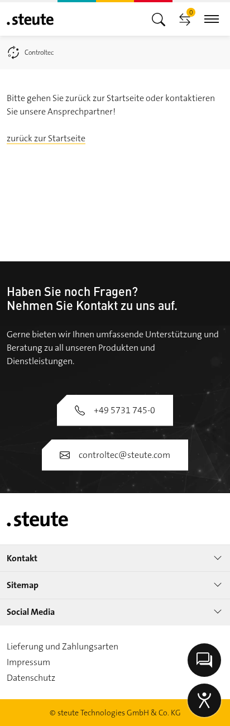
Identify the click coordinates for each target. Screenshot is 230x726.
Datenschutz (31, 678)
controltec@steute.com (124, 455)
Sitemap (23, 585)
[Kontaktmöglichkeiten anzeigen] (204, 660)
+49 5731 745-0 (124, 410)
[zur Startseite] (30, 19)
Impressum (28, 662)
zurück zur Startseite (46, 138)
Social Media (31, 612)
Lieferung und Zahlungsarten (62, 646)
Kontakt (22, 558)
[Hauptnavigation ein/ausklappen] (158, 18)
